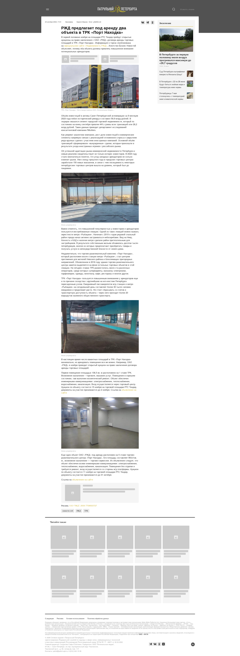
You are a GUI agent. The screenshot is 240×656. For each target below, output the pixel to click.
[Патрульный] (117, 12)
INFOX (146, 634)
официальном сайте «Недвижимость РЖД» (85, 45)
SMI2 (140, 634)
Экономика (69, 22)
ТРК (86, 510)
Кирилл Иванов (82, 22)
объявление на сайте (82, 479)
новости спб (67, 510)
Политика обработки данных (98, 618)
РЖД (79, 510)
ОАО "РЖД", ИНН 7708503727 (83, 505)
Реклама (60, 618)
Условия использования (75, 618)
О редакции (49, 618)
